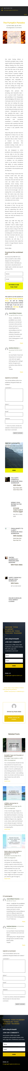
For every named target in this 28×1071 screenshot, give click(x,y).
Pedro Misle (11, 25)
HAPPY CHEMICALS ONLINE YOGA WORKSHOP (15, 579)
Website (7, 418)
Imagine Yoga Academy (12, 758)
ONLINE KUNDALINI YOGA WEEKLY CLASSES (15, 599)
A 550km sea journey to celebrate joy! (11, 803)
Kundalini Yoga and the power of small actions (13, 755)
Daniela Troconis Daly (11, 806)
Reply (21, 343)
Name (7, 404)
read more (7, 781)
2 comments (18, 27)
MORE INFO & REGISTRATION (12, 496)
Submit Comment (17, 433)
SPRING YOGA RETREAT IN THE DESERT (16, 504)
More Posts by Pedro (14, 718)
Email (7, 411)
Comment (8, 387)
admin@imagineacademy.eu (11, 10)
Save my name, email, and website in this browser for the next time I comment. (13, 428)
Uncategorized (10, 27)
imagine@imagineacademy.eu (13, 675)
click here (16, 307)
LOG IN (25, 14)
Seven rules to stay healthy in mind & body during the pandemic (13, 853)
